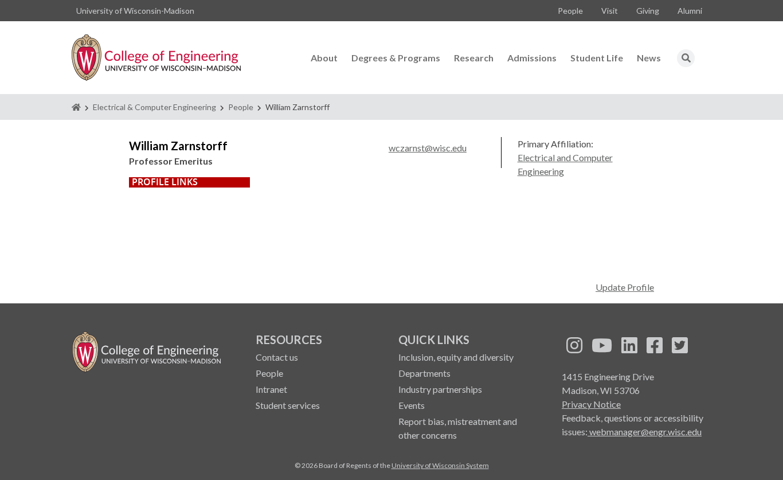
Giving (647, 10)
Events (411, 405)
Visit (609, 10)
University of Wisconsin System (440, 465)
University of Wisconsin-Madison (135, 10)
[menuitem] (570, 10)
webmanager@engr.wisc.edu (645, 431)
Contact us (277, 357)
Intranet (271, 389)
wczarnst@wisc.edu (428, 147)
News (649, 57)
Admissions (532, 57)
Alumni (690, 10)
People (570, 10)
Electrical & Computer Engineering (154, 107)
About (324, 57)
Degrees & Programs (395, 57)
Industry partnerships (440, 389)
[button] (686, 58)
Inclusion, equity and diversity (456, 357)
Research (474, 57)
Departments (424, 373)
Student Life (596, 57)
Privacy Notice (591, 404)
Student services (288, 405)
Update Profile (625, 287)
